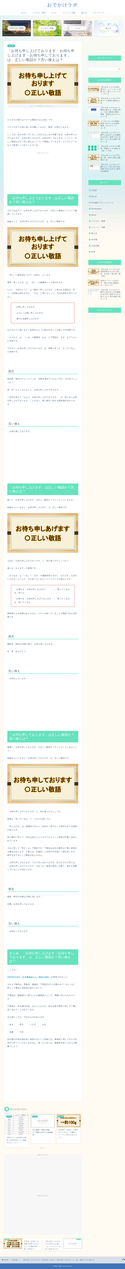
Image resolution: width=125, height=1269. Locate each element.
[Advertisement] (42, 172)
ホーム (24, 13)
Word (93, 215)
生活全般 (11, 46)
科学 (93, 252)
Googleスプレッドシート (102, 202)
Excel (54, 13)
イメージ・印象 (68, 13)
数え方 (84, 13)
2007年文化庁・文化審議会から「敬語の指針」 (29, 977)
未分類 (94, 239)
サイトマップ (98, 13)
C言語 (94, 190)
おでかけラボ (62, 5)
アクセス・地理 (39, 13)
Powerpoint (96, 209)
